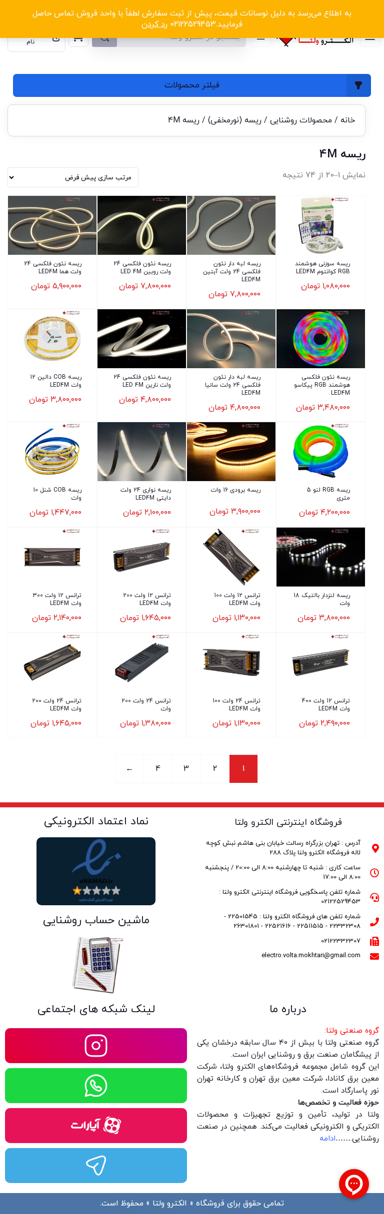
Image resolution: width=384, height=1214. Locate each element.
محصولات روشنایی (301, 120)
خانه (347, 120)
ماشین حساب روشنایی (96, 920)
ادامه (328, 1139)
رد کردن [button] (155, 24)
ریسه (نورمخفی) (235, 120)
